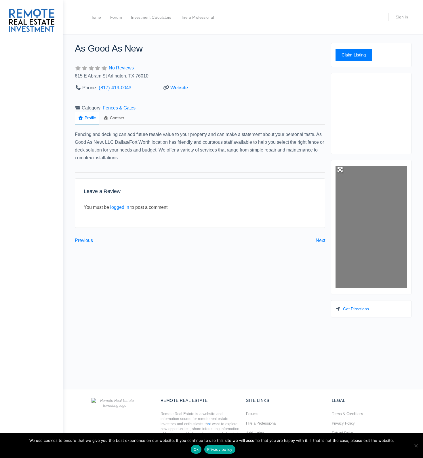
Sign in (402, 17)
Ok (196, 449)
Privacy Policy (343, 423)
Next (320, 240)
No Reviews (121, 67)
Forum (116, 17)
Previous (84, 240)
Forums (252, 414)
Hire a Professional (197, 17)
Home (95, 17)
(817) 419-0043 (115, 87)
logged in (119, 207)
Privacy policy (220, 449)
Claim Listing (354, 54)
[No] (416, 445)
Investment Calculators (151, 17)
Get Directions (356, 308)
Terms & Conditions (347, 414)
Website (179, 87)
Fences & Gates (119, 107)
